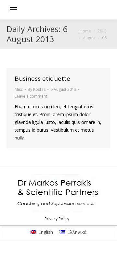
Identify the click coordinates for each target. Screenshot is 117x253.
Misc (19, 89)
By (37, 89)
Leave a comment (31, 96)
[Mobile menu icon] (14, 10)
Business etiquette (42, 78)
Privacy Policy (57, 219)
